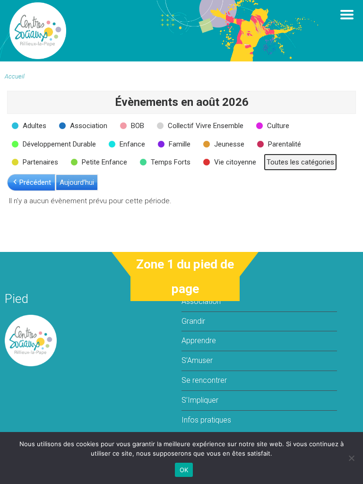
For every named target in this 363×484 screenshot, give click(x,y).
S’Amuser (197, 360)
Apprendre (199, 340)
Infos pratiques (206, 419)
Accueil (15, 76)
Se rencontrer (204, 380)
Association (201, 301)
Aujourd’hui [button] (77, 182)
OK (184, 470)
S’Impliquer (200, 400)
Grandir (193, 321)
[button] (29, 126)
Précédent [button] (35, 182)
